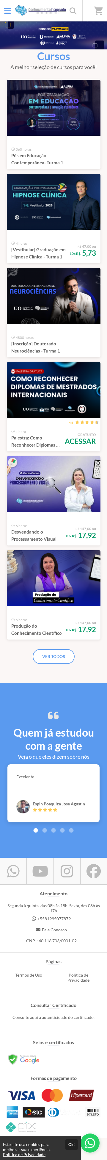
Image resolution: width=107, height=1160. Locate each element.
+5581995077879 (54, 918)
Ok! (71, 1144)
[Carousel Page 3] (53, 830)
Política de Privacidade (78, 977)
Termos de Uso (28, 974)
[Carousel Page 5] (71, 830)
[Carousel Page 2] (44, 830)
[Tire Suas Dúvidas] (90, 1143)
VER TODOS (53, 656)
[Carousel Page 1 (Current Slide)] (35, 830)
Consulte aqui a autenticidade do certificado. (53, 1017)
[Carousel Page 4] (62, 830)
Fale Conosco (54, 929)
